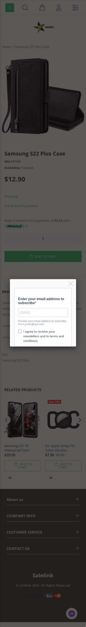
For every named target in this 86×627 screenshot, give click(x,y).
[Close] (71, 284)
